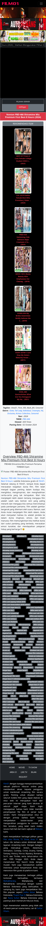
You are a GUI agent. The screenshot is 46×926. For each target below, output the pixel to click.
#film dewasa (22, 587)
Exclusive (11, 413)
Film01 (41, 481)
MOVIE (22, 767)
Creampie (36, 410)
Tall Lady (18, 410)
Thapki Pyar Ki (19, 895)
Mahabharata (9, 881)
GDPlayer (22, 107)
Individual (27, 410)
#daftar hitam (38, 559)
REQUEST (23, 777)
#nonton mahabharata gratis (13, 733)
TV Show (25, 839)
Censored (35, 413)
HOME (12, 767)
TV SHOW (33, 767)
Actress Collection (23, 413)
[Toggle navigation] (41, 3)
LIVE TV (24, 772)
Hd (42, 410)
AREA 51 (13, 772)
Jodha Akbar (29, 892)
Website (39, 829)
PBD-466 (26, 419)
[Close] (24, 15)
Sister (12, 410)
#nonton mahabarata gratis (12, 730)
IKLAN (33, 772)
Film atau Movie (11, 839)
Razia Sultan (14, 898)
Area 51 (34, 839)
